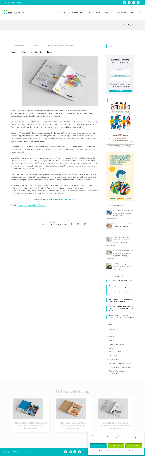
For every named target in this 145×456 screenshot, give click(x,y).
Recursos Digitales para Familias (120, 363)
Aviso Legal (129, 451)
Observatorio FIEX (115, 352)
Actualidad (122, 12)
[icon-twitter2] (133, 2)
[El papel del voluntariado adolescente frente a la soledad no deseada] (109, 239)
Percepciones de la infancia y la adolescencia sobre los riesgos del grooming (123, 253)
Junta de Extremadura (116, 344)
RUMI (98, 12)
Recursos (108, 12)
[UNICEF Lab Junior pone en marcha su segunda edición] (109, 266)
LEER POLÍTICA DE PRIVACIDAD (120, 86)
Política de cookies (105, 451)
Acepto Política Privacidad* (121, 84)
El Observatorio (76, 12)
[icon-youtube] (138, 2)
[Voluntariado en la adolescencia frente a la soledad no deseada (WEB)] (115, 408)
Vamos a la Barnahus (65, 199)
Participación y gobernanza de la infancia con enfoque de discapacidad (123, 213)
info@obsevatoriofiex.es (14, 2)
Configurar (133, 446)
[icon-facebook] (124, 2)
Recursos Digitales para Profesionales (61, 45)
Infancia (36, 45)
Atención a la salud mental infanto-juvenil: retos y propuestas (122, 226)
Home (125, 25)
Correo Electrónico (120, 75)
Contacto (135, 12)
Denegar (116, 446)
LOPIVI (89, 12)
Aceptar (98, 446)
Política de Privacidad (118, 451)
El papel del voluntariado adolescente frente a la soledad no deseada (121, 239)
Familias (112, 337)
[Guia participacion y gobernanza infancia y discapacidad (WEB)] (30, 408)
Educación (112, 333)
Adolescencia (20, 45)
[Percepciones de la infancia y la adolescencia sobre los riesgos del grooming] (109, 252)
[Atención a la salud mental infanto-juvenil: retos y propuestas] (109, 226)
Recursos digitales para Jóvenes (120, 367)
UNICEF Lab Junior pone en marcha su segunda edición (122, 265)
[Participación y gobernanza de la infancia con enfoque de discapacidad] (109, 212)
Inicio (62, 12)
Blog (129, 25)
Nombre (120, 69)
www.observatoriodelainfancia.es (32, 205)
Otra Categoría (114, 356)
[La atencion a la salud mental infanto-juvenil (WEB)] (73, 408)
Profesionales (113, 360)
